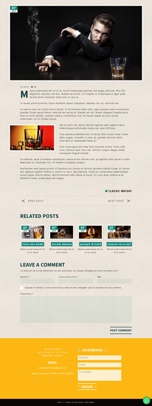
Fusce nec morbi (33, 244)
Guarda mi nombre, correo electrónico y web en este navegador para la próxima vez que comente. (73, 288)
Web (99, 277)
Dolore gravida (62, 244)
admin (26, 87)
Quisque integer (90, 244)
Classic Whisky (120, 191)
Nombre (25, 277)
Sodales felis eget (119, 244)
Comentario (26, 294)
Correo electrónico (68, 277)
